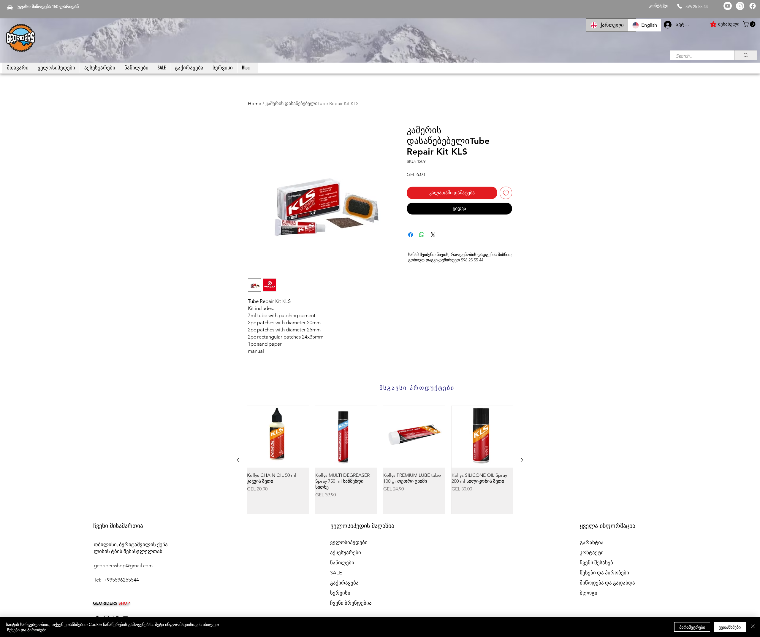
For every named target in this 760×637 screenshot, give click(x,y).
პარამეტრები (692, 627)
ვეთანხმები (730, 627)
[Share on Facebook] (410, 234)
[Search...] (745, 55)
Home (254, 103)
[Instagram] (740, 6)
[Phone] (679, 6)
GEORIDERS (105, 603)
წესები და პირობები (26, 630)
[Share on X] (433, 234)
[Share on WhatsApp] (421, 234)
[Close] (752, 627)
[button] (750, 24)
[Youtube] (727, 6)
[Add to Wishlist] (506, 193)
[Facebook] (752, 6)
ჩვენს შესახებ (596, 562)
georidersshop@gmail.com (123, 565)
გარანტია (592, 542)
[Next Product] (521, 459)
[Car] (10, 7)
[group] (380, 459)
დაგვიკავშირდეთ (443, 260)
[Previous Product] (238, 459)
